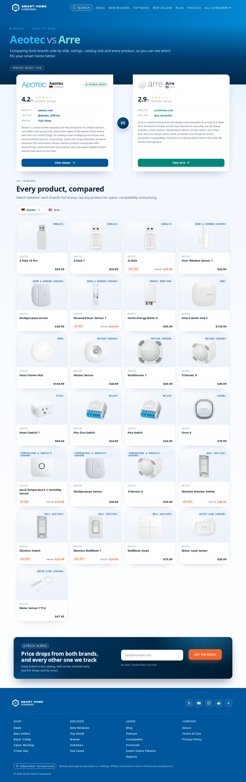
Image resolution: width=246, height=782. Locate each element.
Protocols (133, 745)
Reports (131, 756)
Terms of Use (191, 733)
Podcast (194, 8)
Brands (19, 28)
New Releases (119, 8)
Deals (100, 8)
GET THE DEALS (205, 654)
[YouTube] (199, 703)
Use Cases (77, 751)
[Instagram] (209, 703)
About (186, 728)
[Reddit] (219, 703)
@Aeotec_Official (49, 115)
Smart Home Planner (141, 751)
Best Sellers (162, 8)
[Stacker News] (228, 703)
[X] (189, 703)
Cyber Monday (24, 745)
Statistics (76, 745)
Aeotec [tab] (33, 210)
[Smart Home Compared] (29, 703)
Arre (169, 83)
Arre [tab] (58, 210)
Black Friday (22, 739)
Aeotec (56, 83)
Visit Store (44, 120)
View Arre (179, 163)
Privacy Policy (192, 739)
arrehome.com (163, 110)
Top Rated (141, 8)
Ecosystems (134, 739)
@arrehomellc (163, 115)
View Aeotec (63, 163)
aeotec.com (45, 110)
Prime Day (21, 751)
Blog (180, 8)
